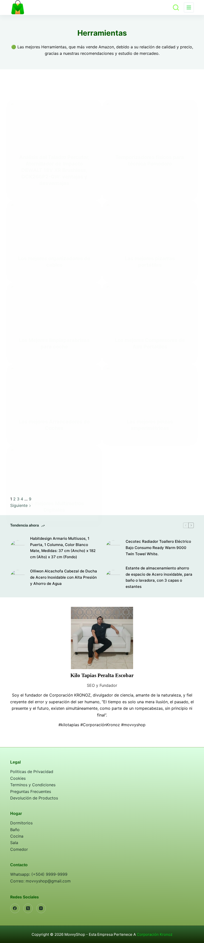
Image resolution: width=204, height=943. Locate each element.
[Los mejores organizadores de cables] (54, 224)
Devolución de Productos (34, 797)
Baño (15, 829)
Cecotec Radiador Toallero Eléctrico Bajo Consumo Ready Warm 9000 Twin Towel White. (158, 547)
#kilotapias (68, 724)
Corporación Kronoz (154, 934)
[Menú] (189, 7)
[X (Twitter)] (28, 908)
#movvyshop (133, 724)
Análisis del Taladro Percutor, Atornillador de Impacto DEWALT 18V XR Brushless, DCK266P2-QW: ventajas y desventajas (54, 170)
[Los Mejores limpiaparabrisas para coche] (54, 306)
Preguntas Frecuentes (30, 791)
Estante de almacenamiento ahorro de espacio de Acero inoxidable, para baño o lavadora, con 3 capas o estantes (159, 577)
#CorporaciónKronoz (100, 724)
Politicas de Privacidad (31, 771)
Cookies (18, 778)
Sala (14, 842)
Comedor (19, 849)
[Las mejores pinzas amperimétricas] (150, 388)
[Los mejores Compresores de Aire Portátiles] (150, 306)
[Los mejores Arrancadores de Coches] (54, 388)
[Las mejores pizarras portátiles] (150, 224)
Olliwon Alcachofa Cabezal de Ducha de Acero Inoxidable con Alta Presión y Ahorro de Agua (63, 577)
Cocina (16, 836)
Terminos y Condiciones (32, 784)
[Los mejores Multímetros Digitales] (54, 469)
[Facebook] (15, 908)
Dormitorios (21, 822)
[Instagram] (41, 908)
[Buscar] (176, 7)
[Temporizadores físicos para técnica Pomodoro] (150, 123)
